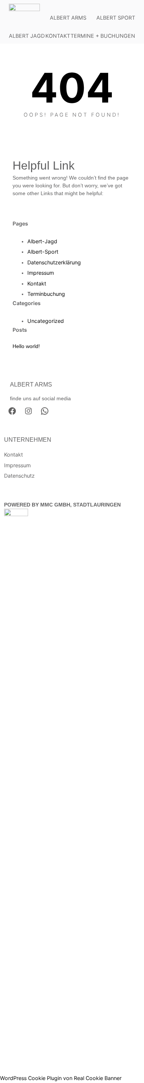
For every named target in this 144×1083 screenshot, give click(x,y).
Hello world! (26, 346)
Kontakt (36, 283)
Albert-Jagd (42, 241)
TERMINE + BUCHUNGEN (103, 36)
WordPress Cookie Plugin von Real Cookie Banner (60, 1078)
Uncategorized (45, 321)
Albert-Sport (42, 251)
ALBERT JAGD (27, 36)
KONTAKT (57, 36)
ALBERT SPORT (115, 17)
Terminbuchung (46, 294)
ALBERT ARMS (68, 17)
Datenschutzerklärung (54, 262)
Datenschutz (19, 475)
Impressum (40, 273)
